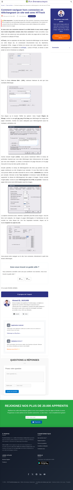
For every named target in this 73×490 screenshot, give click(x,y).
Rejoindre (38, 422)
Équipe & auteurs (41, 440)
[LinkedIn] (40, 474)
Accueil (2, 5)
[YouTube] (44, 474)
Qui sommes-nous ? (42, 437)
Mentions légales (6, 459)
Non (29, 279)
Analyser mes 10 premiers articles (61, 36)
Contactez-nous (41, 448)
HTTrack (24, 47)
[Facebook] (28, 474)
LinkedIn (17, 314)
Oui (22, 279)
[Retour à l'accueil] (37, 1)
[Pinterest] (36, 474)
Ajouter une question (12, 391)
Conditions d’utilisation (43, 446)
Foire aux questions (42, 443)
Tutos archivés (9, 5)
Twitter (26, 314)
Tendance (4, 462)
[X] (32, 474)
